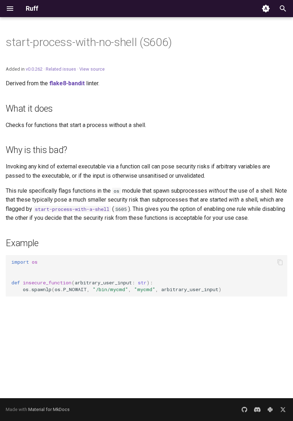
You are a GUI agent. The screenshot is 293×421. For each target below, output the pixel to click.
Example (22, 243)
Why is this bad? (36, 150)
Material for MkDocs (49, 409)
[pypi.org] (270, 409)
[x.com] (283, 409)
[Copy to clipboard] (280, 262)
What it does (29, 108)
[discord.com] (257, 409)
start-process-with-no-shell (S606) (89, 42)
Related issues (61, 69)
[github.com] (244, 409)
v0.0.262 (34, 69)
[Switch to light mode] (266, 8)
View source (92, 69)
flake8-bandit (67, 83)
